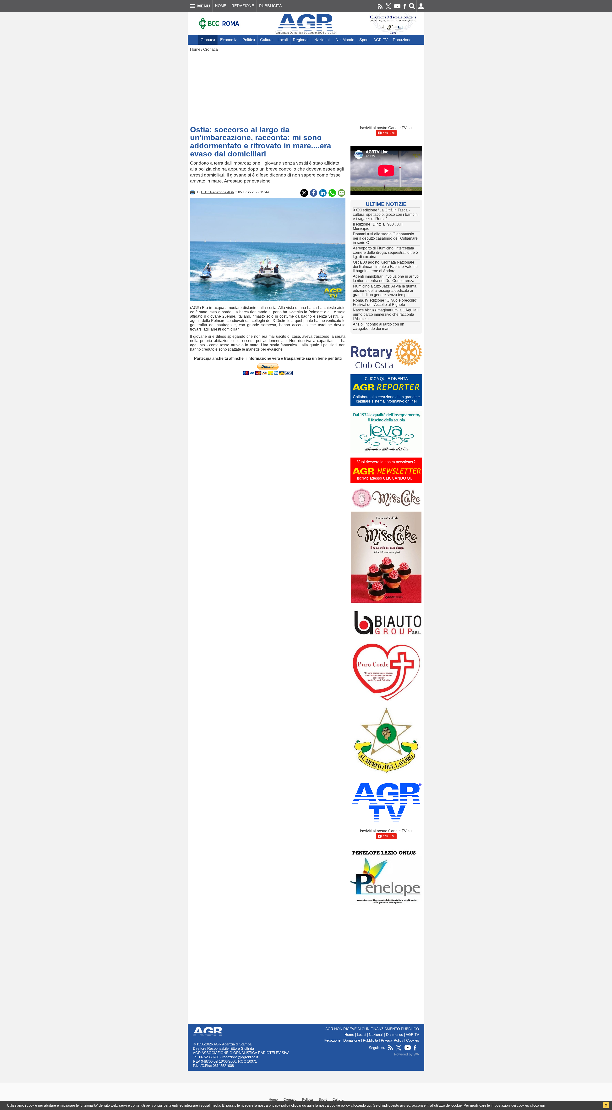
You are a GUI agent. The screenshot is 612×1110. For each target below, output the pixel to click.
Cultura (266, 40)
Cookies (412, 1040)
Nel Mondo (345, 40)
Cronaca (208, 40)
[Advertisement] (306, 87)
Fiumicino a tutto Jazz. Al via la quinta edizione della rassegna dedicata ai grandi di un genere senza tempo (384, 290)
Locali (283, 40)
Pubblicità (370, 1040)
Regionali (301, 40)
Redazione (332, 1040)
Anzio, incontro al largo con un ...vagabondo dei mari (378, 326)
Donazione (402, 40)
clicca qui (537, 1105)
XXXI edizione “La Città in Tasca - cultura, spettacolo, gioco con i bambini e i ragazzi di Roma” (386, 214)
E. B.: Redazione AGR (217, 192)
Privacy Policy (392, 1040)
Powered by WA (406, 1054)
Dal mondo (394, 1035)
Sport (363, 40)
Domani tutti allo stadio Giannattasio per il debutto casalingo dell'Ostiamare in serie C (385, 238)
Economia (228, 40)
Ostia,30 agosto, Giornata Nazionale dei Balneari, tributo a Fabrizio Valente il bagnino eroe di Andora (385, 266)
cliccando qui (301, 1105)
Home (195, 49)
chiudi (383, 1105)
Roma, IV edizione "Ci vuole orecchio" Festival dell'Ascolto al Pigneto (385, 302)
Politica (248, 40)
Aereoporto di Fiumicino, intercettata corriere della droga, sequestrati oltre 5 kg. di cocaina (385, 252)
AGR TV (380, 40)
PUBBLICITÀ (270, 6)
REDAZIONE (242, 6)
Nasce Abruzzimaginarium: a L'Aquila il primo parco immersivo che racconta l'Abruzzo (386, 314)
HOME (220, 6)
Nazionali (322, 40)
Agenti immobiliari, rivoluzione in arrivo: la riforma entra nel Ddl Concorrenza (386, 278)
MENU (203, 6)
